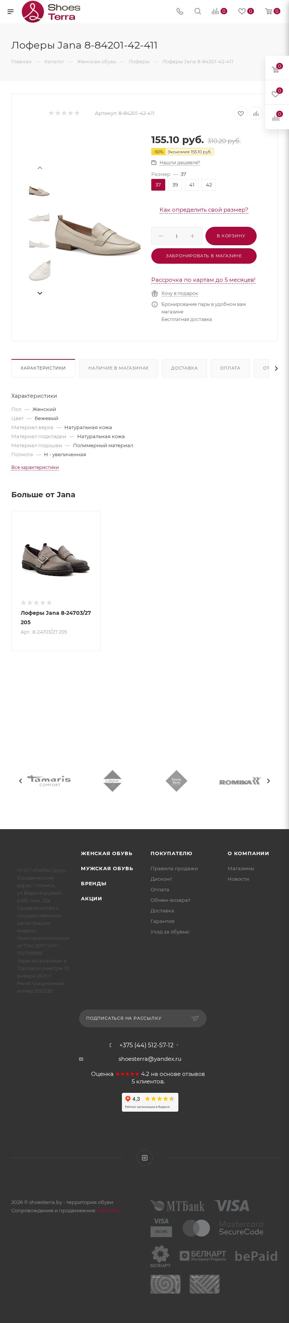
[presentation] (39, 167)
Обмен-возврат (170, 900)
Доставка (184, 368)
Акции (91, 898)
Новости (238, 879)
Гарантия (163, 921)
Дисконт (161, 879)
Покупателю (171, 853)
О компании (248, 853)
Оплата (230, 368)
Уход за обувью (170, 932)
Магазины (241, 868)
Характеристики (43, 368)
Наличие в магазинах (118, 368)
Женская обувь (106, 853)
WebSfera (108, 1210)
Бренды (93, 883)
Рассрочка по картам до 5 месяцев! (203, 279)
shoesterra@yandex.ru (150, 1058)
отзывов (193, 1074)
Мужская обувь (107, 868)
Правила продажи (174, 868)
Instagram (145, 1158)
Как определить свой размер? (204, 209)
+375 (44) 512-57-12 (146, 1045)
